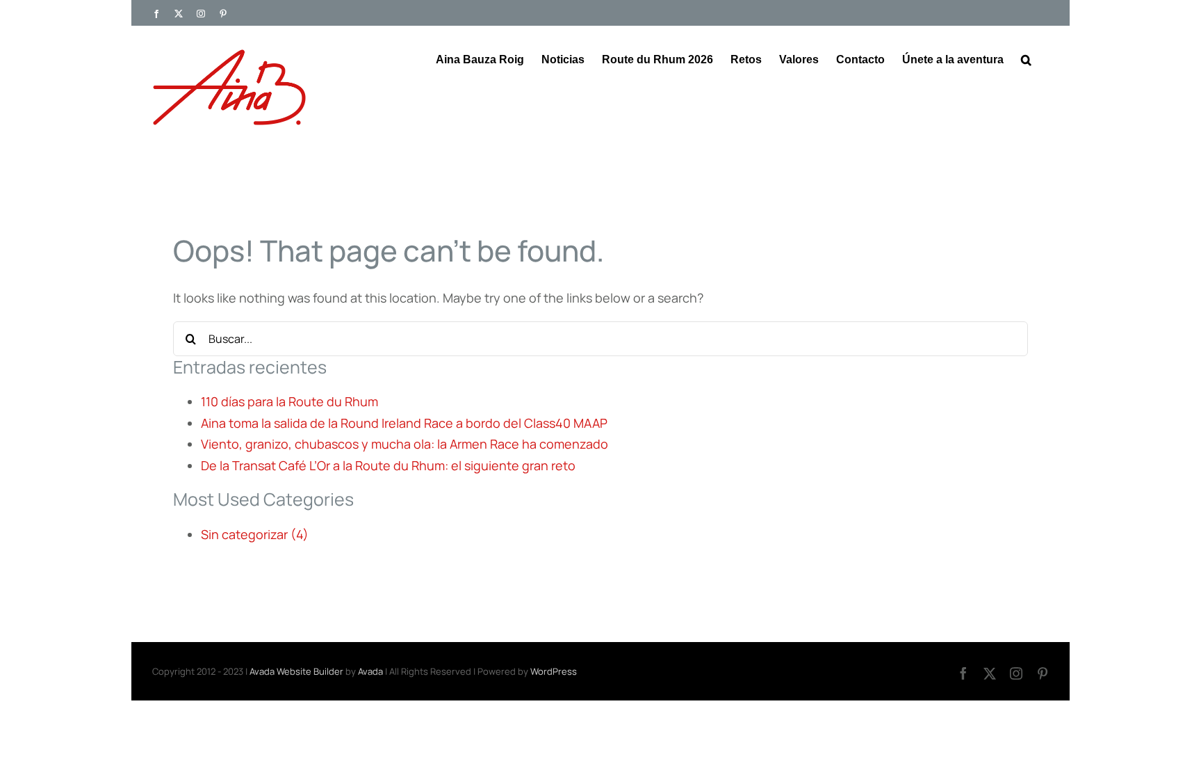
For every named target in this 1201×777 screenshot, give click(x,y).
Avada (370, 671)
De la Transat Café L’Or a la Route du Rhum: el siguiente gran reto (388, 465)
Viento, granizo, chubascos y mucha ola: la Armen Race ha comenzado (404, 443)
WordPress (553, 671)
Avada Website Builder (296, 671)
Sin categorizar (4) (255, 534)
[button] (1026, 58)
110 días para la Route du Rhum (289, 401)
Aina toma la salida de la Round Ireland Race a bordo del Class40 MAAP (404, 423)
